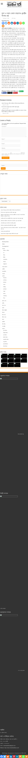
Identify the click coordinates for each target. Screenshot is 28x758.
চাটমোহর (4, 282)
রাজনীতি (3, 321)
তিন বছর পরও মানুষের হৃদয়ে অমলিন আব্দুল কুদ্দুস (10, 106)
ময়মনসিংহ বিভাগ (6, 339)
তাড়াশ (4, 284)
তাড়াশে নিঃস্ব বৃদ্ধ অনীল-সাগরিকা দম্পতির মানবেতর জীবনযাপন (13, 103)
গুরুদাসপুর (4, 280)
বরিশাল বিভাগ (5, 337)
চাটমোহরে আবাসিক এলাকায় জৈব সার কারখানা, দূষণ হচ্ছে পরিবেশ (11, 220)
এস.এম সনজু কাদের (21, 670)
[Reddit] (9, 23)
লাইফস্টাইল (5, 259)
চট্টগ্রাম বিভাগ (5, 332)
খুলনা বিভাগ (5, 330)
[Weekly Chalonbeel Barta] (14, 4)
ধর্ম (3, 252)
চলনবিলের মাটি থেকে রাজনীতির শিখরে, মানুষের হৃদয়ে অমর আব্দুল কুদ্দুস (12, 218)
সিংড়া (4, 298)
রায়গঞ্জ (4, 293)
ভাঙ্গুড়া (4, 291)
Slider (3, 244)
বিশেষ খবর (3, 314)
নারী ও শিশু (4, 305)
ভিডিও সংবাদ (4, 317)
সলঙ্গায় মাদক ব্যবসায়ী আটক (5, 231)
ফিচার (4, 255)
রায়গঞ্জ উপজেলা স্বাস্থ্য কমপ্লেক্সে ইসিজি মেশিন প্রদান (9, 233)
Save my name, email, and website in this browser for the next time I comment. (13, 154)
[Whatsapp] (23, 23)
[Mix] (20, 23)
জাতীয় (3, 303)
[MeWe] (17, 23)
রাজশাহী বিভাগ (5, 343)
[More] (3, 26)
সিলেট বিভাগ (5, 346)
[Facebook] (3, 23)
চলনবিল (3, 276)
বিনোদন (3, 312)
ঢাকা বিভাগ (5, 334)
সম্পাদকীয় (3, 326)
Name (3, 139)
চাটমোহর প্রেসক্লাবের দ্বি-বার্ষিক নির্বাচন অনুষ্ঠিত (8, 225)
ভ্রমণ (3, 319)
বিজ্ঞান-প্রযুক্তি (4, 310)
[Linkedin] (12, 23)
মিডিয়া (4, 257)
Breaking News (5, 241)
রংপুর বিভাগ (5, 341)
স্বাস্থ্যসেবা (5, 263)
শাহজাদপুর (4, 295)
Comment (4, 126)
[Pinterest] (14, 23)
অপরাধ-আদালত (4, 266)
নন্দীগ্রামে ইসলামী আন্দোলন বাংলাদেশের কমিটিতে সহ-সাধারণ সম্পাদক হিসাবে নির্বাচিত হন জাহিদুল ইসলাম (14, 111)
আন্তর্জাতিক (4, 271)
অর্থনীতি (3, 269)
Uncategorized (5, 246)
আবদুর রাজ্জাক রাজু (21, 434)
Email (3, 143)
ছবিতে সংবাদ (4, 300)
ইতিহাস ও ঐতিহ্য (6, 250)
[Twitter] (6, 23)
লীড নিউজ (3, 324)
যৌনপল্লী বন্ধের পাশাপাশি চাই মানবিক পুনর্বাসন (8, 223)
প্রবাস (3, 307)
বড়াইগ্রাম (4, 289)
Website (3, 148)
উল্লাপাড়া (4, 277)
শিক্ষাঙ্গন (4, 261)
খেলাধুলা (3, 273)
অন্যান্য (3, 248)
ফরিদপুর (4, 286)
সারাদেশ (3, 328)
